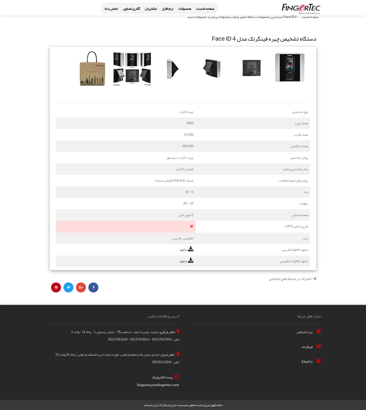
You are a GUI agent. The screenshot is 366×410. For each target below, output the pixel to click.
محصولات (184, 8)
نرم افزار (167, 8)
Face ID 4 (290, 17)
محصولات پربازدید (218, 17)
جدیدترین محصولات (270, 17)
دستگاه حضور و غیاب (244, 17)
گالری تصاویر (131, 8)
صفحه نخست (205, 8)
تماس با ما (111, 8)
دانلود (183, 250)
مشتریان (151, 8)
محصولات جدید (196, 17)
